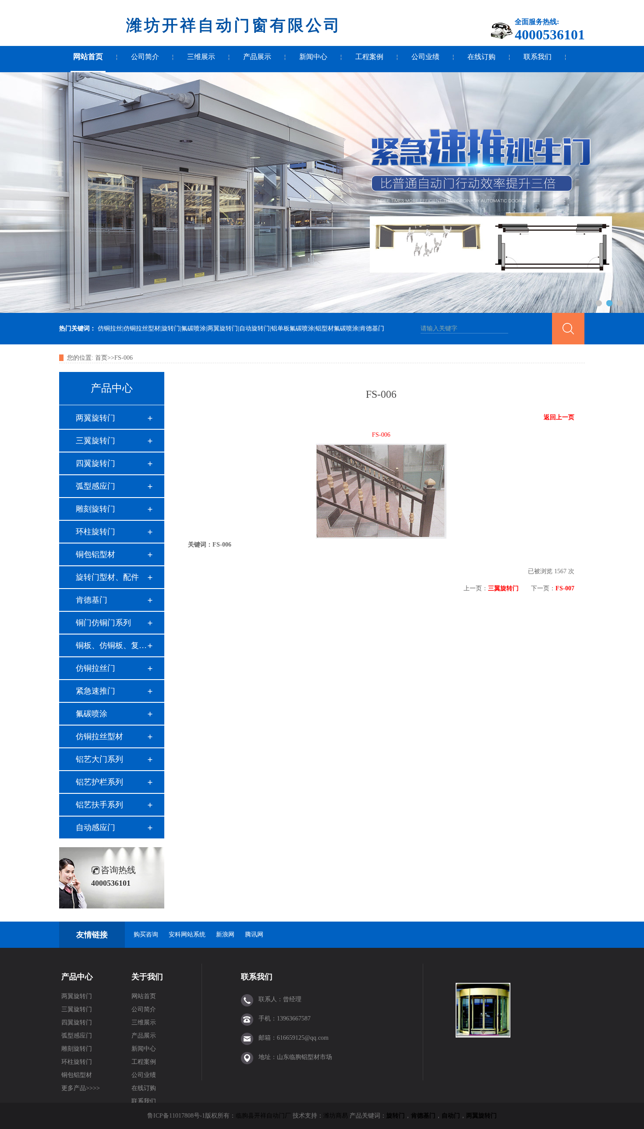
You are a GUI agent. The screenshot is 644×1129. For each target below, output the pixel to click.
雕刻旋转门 (95, 509)
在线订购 (481, 56)
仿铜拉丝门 (95, 668)
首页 (101, 357)
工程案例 (369, 56)
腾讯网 (254, 934)
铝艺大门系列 (99, 759)
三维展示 (201, 56)
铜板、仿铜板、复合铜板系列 (111, 645)
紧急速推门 (95, 691)
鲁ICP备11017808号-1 (176, 1115)
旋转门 (395, 1115)
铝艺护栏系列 (99, 782)
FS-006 (123, 357)
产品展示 (257, 56)
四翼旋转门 (95, 463)
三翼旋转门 (95, 440)
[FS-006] (381, 536)
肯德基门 (91, 600)
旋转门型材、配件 (107, 577)
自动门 (451, 1115)
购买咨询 (146, 934)
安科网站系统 (187, 934)
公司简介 (145, 56)
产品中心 (77, 976)
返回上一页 (559, 417)
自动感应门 (95, 827)
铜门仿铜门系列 (103, 622)
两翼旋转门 (95, 418)
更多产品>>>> (80, 1088)
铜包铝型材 (95, 554)
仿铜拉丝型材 (99, 736)
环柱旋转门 (95, 531)
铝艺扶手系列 (99, 804)
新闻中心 (313, 56)
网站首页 (88, 57)
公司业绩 (425, 56)
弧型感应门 (95, 486)
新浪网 (225, 934)
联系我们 (538, 56)
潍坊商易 (335, 1115)
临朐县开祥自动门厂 (263, 1115)
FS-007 (565, 588)
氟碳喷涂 (91, 713)
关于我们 (147, 976)
